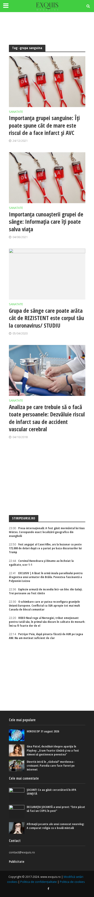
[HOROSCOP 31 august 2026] (17, 735)
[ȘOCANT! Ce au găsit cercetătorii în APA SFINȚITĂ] (17, 795)
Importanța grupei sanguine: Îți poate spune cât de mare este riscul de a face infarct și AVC (44, 125)
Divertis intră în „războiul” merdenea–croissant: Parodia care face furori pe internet (51, 765)
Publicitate (16, 861)
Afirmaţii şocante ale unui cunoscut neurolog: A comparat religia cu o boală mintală (55, 826)
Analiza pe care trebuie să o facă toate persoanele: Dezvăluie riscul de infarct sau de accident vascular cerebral (47, 418)
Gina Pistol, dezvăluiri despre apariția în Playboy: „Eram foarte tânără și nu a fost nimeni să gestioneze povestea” (53, 750)
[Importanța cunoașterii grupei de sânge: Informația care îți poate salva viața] (47, 177)
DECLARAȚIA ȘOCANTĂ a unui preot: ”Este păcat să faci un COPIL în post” (56, 809)
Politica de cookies (72, 882)
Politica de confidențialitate (38, 882)
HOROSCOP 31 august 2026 (43, 731)
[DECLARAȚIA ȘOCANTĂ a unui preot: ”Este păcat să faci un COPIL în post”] (17, 812)
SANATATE (16, 112)
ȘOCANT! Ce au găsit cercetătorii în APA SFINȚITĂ (51, 792)
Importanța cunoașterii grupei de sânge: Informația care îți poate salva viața (46, 221)
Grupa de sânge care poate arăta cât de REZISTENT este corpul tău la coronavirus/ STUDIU (46, 318)
